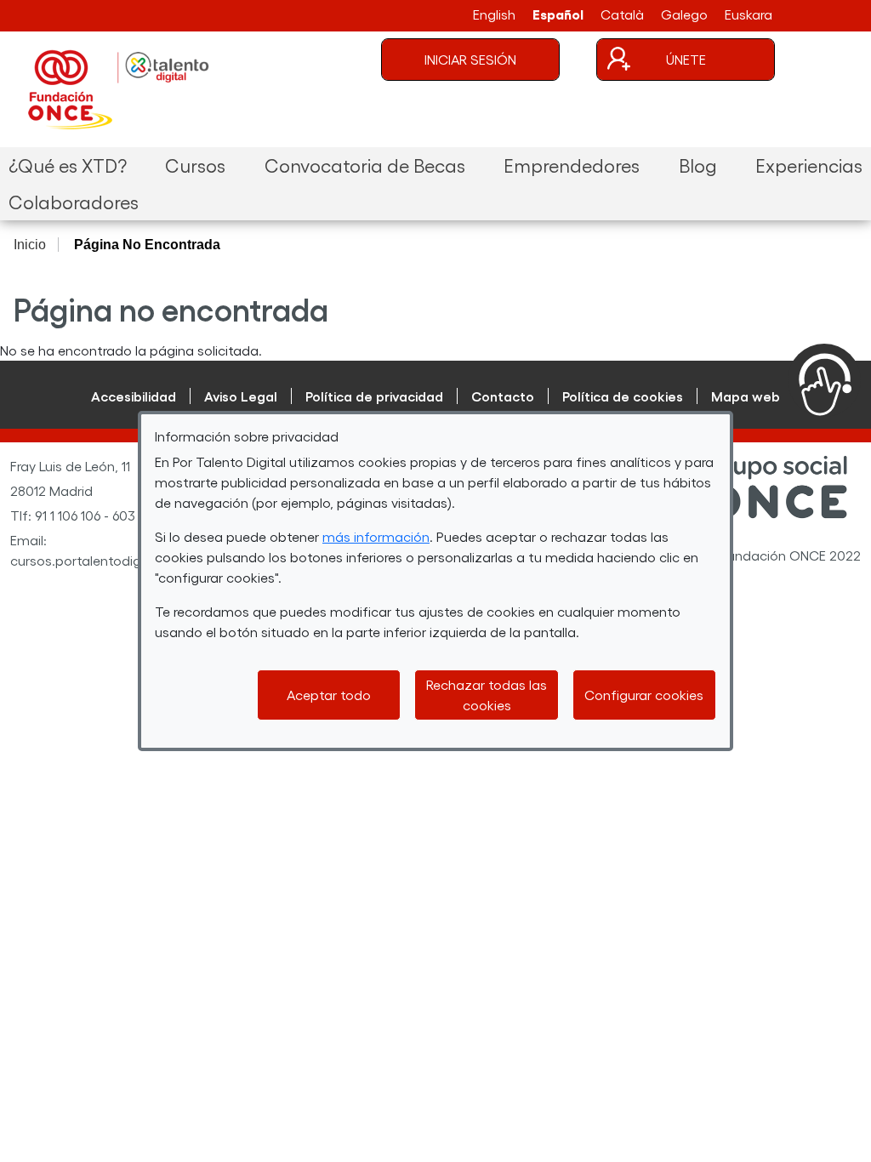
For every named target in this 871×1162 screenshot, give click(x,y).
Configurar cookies (643, 694)
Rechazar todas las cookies (486, 694)
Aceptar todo (329, 694)
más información (376, 536)
